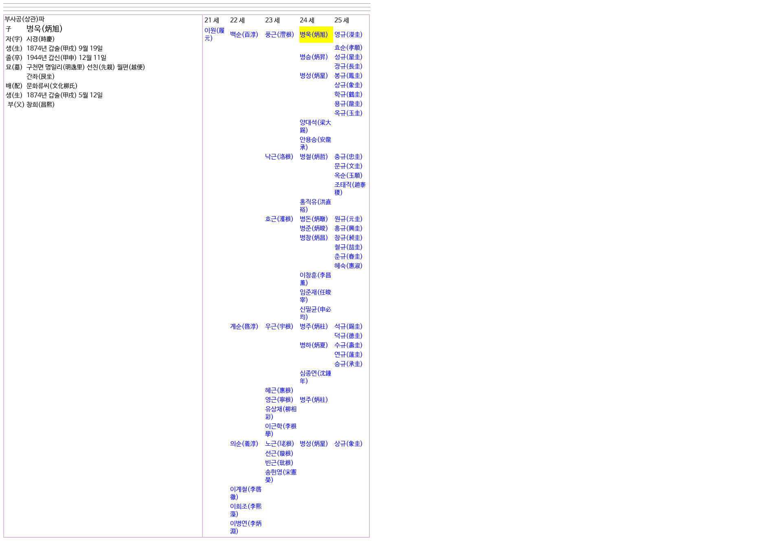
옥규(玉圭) (348, 113)
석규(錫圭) (348, 327)
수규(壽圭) (348, 345)
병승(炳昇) (314, 57)
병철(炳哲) (314, 157)
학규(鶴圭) (348, 95)
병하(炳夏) (314, 345)
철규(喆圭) (348, 247)
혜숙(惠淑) (348, 266)
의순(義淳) (244, 444)
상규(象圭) (348, 85)
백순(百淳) (244, 35)
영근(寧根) (279, 400)
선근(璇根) (279, 454)
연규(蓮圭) (348, 355)
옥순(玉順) (348, 176)
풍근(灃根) (279, 35)
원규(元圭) (348, 219)
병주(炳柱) (314, 327)
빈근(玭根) (279, 463)
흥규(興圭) (348, 228)
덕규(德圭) (348, 336)
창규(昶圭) (348, 238)
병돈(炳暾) (314, 219)
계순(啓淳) (244, 327)
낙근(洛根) (279, 157)
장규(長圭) (348, 66)
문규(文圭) (348, 166)
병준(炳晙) (314, 228)
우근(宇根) (279, 327)
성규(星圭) (348, 57)
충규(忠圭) (348, 157)
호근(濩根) (279, 219)
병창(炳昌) (314, 238)
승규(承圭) (348, 364)
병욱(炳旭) (314, 35)
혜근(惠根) (279, 390)
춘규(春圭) (348, 257)
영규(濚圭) (348, 35)
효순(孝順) (348, 48)
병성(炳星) (314, 76)
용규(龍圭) (348, 104)
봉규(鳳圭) (348, 76)
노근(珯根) (279, 444)
